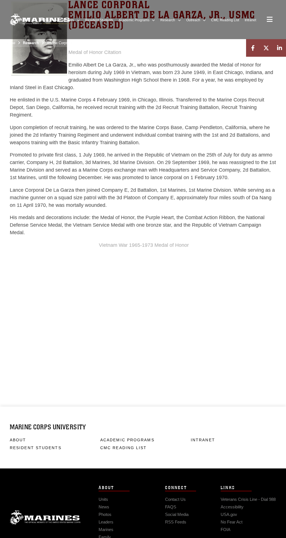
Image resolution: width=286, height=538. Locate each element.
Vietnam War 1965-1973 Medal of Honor (144, 245)
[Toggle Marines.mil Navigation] (269, 19)
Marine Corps (45, 518)
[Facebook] (252, 48)
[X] (266, 48)
